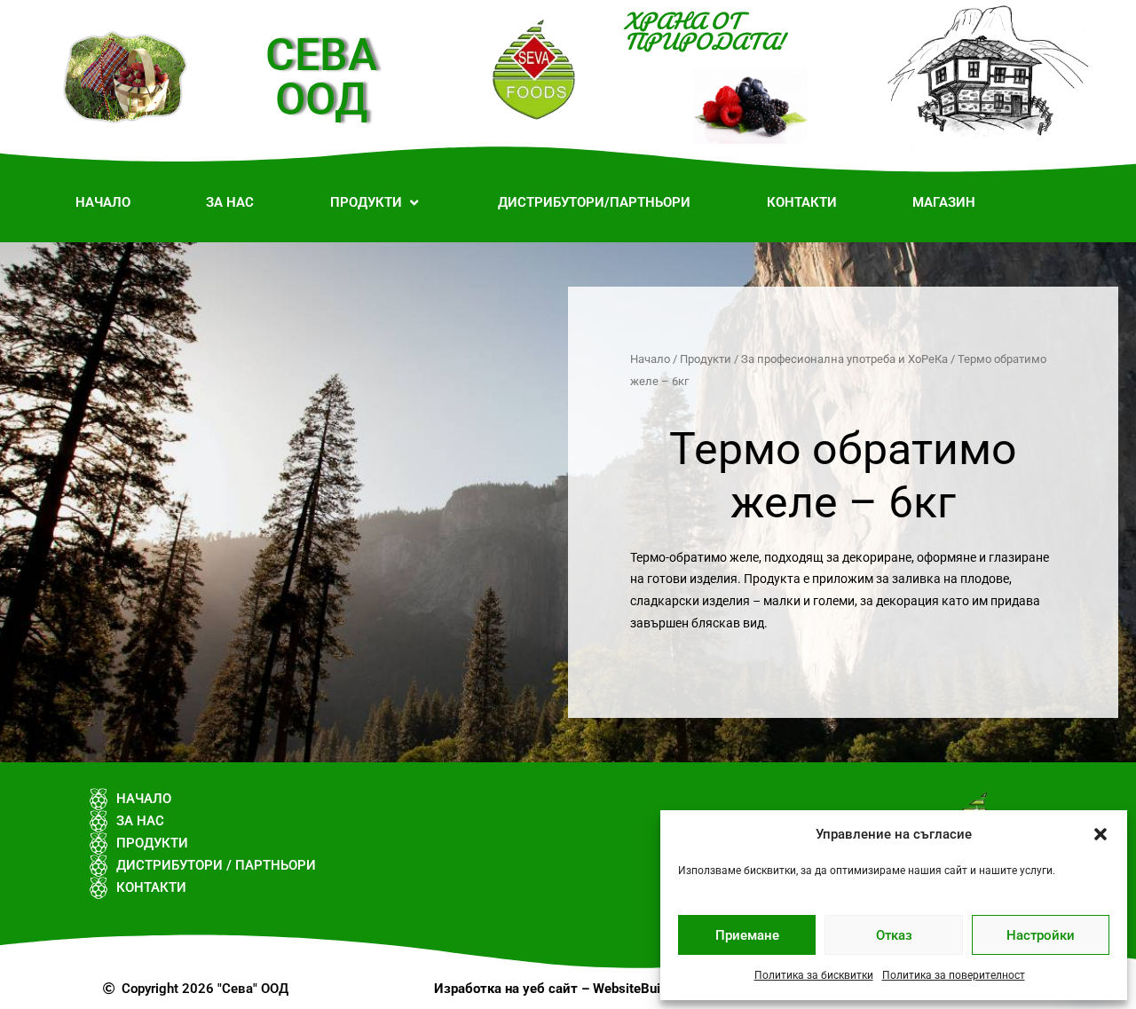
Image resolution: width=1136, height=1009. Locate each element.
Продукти (705, 359)
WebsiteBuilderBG (647, 989)
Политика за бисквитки (813, 975)
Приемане (747, 935)
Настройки (1040, 935)
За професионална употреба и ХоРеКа (844, 359)
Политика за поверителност (953, 975)
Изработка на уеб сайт (506, 989)
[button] (1100, 834)
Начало (650, 359)
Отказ (894, 935)
